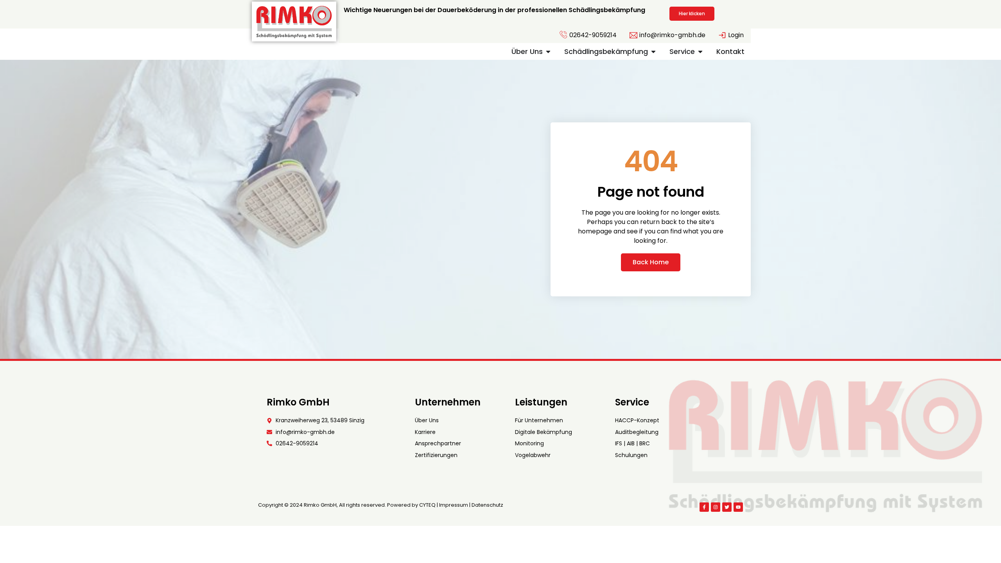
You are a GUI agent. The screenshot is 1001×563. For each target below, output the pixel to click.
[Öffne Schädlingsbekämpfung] (653, 51)
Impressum (453, 505)
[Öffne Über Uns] (548, 51)
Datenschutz (487, 505)
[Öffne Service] (700, 51)
